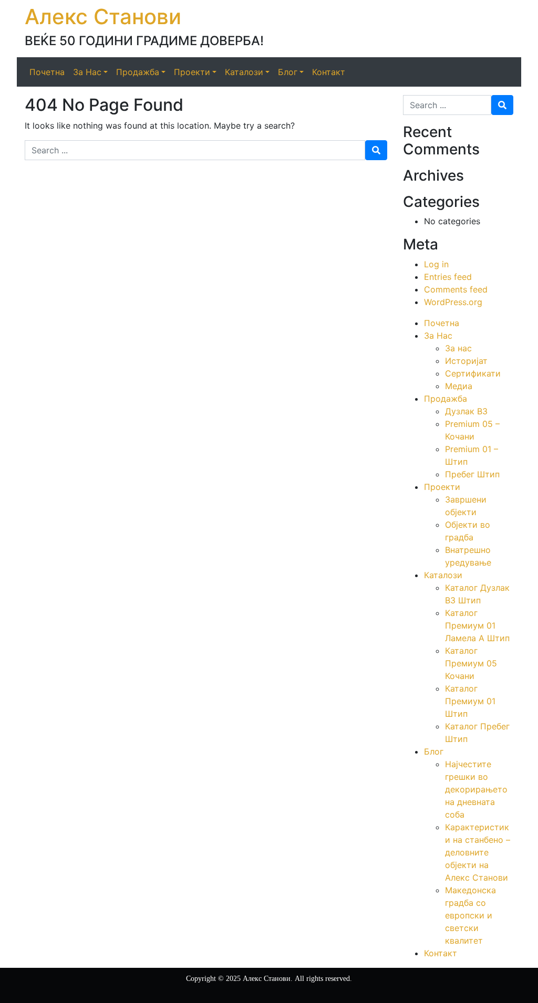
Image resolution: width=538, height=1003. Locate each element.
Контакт (328, 72)
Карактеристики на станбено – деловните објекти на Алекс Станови (477, 852)
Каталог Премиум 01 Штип (470, 701)
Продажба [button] (137, 72)
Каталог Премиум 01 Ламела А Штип (477, 625)
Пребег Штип (472, 474)
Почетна (47, 72)
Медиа (458, 386)
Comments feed (456, 289)
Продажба (445, 398)
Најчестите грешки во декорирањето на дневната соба (476, 789)
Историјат (466, 361)
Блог (433, 751)
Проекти (442, 487)
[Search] (376, 150)
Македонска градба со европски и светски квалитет (470, 915)
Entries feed (448, 276)
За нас (458, 348)
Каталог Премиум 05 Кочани (471, 663)
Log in (436, 264)
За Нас (438, 335)
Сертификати (473, 373)
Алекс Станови (103, 16)
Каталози (443, 575)
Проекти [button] (192, 72)
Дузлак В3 (466, 411)
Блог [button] (287, 72)
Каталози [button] (244, 72)
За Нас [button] (87, 72)
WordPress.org (453, 302)
